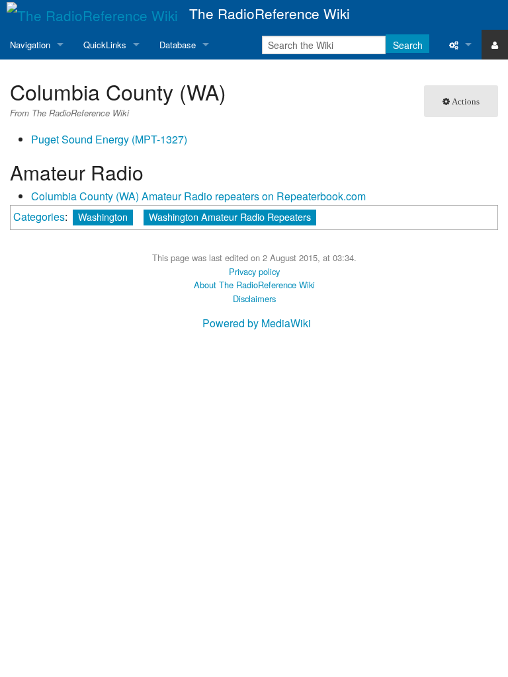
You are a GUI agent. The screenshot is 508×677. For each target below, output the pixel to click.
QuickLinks (104, 44)
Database (177, 44)
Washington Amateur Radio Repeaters (230, 216)
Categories (39, 216)
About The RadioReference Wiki (254, 284)
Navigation (30, 44)
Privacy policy (254, 271)
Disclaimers (254, 298)
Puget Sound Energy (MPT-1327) (109, 139)
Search (408, 45)
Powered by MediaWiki (256, 323)
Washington (103, 216)
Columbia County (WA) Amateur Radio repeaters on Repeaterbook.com (198, 196)
